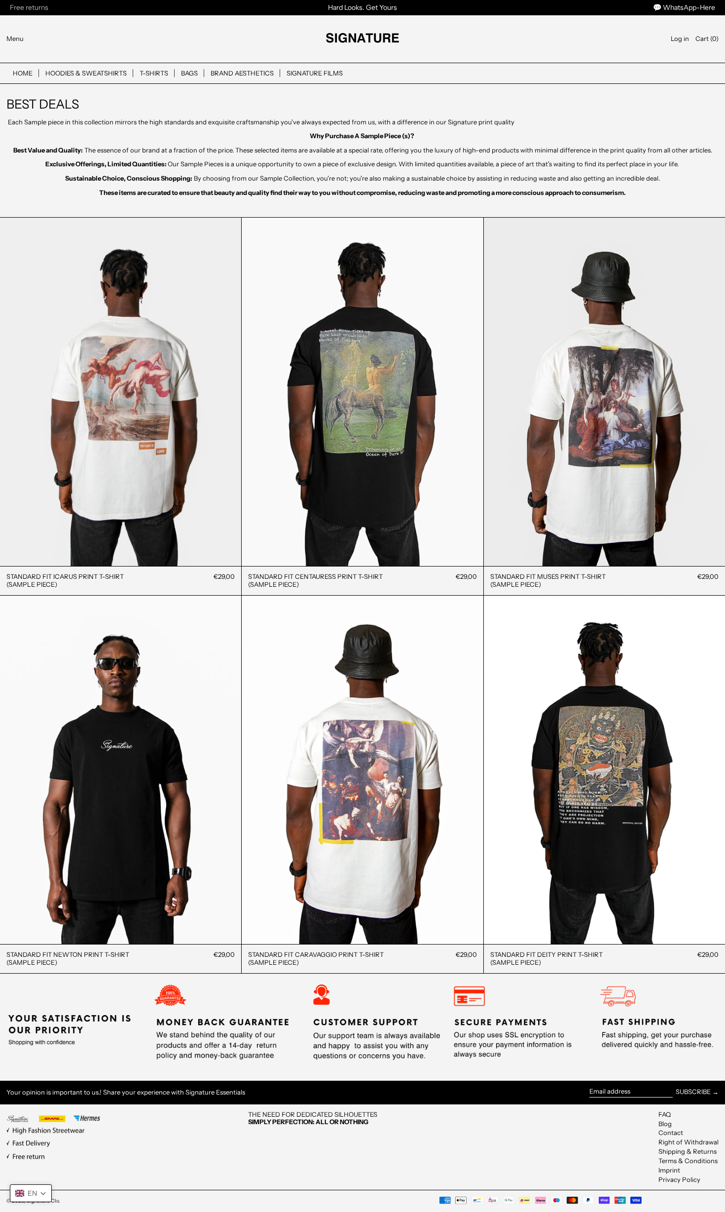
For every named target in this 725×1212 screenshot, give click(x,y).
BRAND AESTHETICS (242, 73)
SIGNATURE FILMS (315, 73)
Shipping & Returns (687, 1151)
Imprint (669, 1170)
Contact (670, 1132)
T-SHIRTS (154, 73)
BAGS (189, 73)
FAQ (664, 1114)
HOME (23, 73)
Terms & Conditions (688, 1161)
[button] (707, 39)
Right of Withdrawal (688, 1142)
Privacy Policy (679, 1179)
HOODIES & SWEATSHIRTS (86, 73)
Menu (15, 38)
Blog (665, 1124)
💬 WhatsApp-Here (684, 7)
